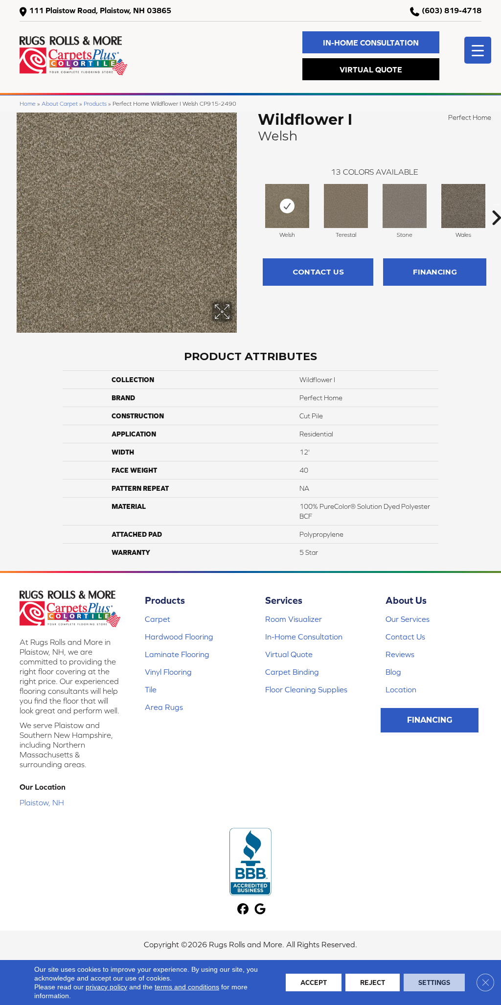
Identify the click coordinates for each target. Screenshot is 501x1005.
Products (95, 103)
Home (28, 103)
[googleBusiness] (260, 909)
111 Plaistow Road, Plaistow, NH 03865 (100, 10)
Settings (434, 982)
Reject (372, 982)
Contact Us (318, 271)
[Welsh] (287, 206)
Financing (435, 271)
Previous (253, 203)
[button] (370, 42)
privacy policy (106, 987)
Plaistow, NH (42, 802)
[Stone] (404, 206)
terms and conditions (187, 987)
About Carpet (60, 103)
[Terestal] (345, 206)
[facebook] (243, 909)
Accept (313, 982)
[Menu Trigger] (477, 50)
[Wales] (463, 206)
